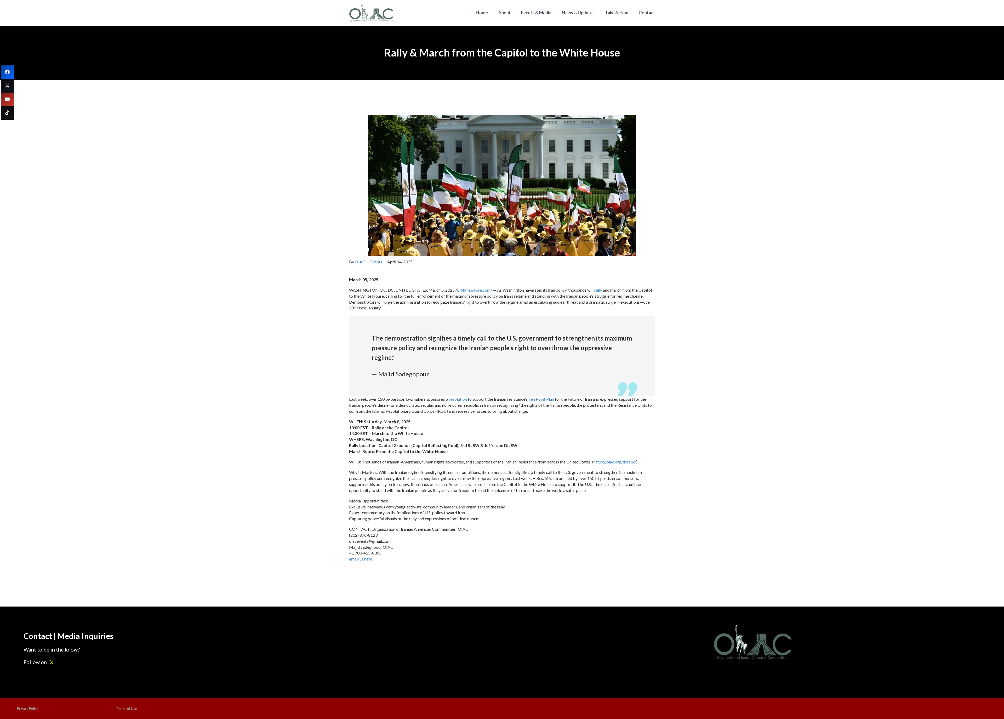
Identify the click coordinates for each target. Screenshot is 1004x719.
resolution (458, 399)
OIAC (360, 261)
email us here (360, 558)
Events (376, 261)
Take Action (616, 12)
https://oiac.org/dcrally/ (615, 461)
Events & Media (536, 12)
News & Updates (578, 12)
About (504, 12)
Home (482, 12)
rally (598, 289)
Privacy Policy (27, 708)
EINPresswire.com (473, 289)
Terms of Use (127, 708)
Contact (647, 12)
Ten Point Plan (541, 399)
